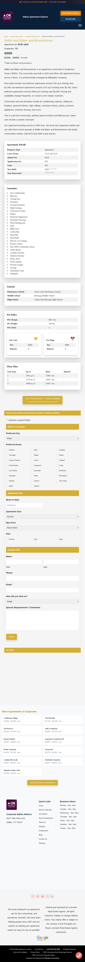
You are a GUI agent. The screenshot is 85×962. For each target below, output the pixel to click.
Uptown (36, 486)
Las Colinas (13, 470)
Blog (40, 835)
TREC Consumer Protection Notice (43, 955)
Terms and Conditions (20, 952)
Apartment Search (70, 13)
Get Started (43, 814)
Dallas (36, 455)
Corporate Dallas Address (19, 814)
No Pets (12, 539)
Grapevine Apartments (32, 36)
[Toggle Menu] (80, 25)
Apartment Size (14, 511)
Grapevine (37, 465)
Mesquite (12, 476)
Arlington (62, 450)
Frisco (36, 460)
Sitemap (42, 843)
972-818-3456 (70, 19)
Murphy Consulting (52, 958)
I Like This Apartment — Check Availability (42, 400)
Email (9, 584)
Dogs (61, 539)
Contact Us (43, 839)
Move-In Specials (45, 810)
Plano (36, 476)
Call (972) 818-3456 (53, 949)
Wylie (11, 486)
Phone (9, 573)
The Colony (63, 481)
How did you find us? (17, 596)
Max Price (11, 523)
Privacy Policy (35, 952)
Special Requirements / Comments (23, 607)
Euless (61, 455)
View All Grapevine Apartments (42, 783)
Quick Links (45, 801)
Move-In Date (13, 500)
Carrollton (12, 455)
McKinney (62, 470)
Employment (43, 831)
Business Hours (68, 801)
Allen (35, 450)
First (8, 567)
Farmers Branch (14, 460)
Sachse (36, 481)
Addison (12, 450)
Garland (62, 460)
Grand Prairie (13, 465)
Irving (61, 465)
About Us (42, 822)
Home (6, 36)
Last (45, 567)
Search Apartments (16, 36)
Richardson (63, 476)
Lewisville (37, 470)
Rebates (42, 826)
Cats (35, 539)
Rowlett (11, 481)
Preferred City (13, 433)
